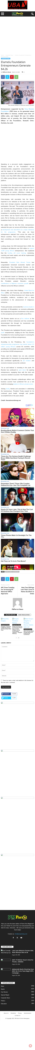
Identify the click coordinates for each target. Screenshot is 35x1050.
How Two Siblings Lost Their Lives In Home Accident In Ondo (27, 590)
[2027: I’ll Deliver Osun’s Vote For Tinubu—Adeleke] (6, 962)
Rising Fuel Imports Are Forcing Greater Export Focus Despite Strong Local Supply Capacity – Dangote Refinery (17, 630)
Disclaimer (13, 1013)
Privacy (20, 1013)
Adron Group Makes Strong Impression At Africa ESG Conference (29, 632)
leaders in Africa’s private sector (23, 384)
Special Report (5, 995)
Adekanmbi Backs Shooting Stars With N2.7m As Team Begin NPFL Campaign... (23, 971)
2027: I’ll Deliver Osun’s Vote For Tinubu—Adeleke (22, 961)
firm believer (25, 318)
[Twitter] (7, 77)
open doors (22, 370)
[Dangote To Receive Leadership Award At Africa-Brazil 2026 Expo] (6, 622)
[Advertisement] (17, 34)
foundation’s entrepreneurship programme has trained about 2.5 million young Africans (17, 344)
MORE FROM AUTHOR (24, 615)
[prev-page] (16, 638)
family (8, 388)
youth (2, 332)
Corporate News (9, 55)
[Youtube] (21, 938)
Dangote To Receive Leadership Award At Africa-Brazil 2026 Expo (6, 628)
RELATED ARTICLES (10, 615)
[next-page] (19, 638)
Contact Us (17, 1015)
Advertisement (27, 1013)
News (2, 986)
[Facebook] (3, 77)
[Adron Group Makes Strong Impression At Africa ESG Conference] (29, 624)
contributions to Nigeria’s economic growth (14, 283)
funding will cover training (17, 253)
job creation (27, 360)
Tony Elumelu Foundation (12, 571)
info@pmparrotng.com (21, 934)
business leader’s (28, 307)
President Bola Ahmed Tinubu (19, 262)
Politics (3, 1000)
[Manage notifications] (30, 1045)
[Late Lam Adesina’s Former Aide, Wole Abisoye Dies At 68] (6, 953)
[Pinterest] (12, 77)
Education (4, 1003)
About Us (6, 1013)
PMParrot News (7, 72)
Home (2, 55)
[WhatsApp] (16, 77)
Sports (3, 989)
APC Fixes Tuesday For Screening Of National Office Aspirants (7, 590)
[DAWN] (17, 870)
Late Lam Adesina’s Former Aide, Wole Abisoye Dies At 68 (23, 951)
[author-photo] (17, 602)
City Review (4, 992)
